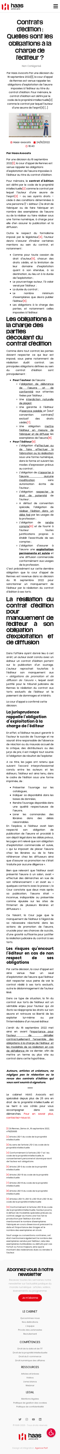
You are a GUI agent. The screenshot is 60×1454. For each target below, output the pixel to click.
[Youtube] (33, 1419)
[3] (16, 196)
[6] (24, 301)
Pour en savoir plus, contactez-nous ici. (30, 1115)
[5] (33, 258)
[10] (31, 526)
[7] (28, 422)
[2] (24, 188)
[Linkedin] (40, 1419)
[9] (33, 442)
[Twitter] (20, 1419)
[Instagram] (26, 1419)
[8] (50, 438)
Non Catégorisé (31, 66)
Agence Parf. (41, 1448)
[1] (13, 163)
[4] (40, 237)
